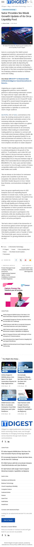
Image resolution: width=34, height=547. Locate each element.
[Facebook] (16, 260)
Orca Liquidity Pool (24, 249)
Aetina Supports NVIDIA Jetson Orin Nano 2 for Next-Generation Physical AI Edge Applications (8, 379)
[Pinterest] (25, 260)
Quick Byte (23, 399)
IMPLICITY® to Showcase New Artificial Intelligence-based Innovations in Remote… (16, 81)
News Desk (6, 23)
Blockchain (23, 397)
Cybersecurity (23, 367)
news (13, 249)
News (5, 371)
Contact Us (18, 530)
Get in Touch (8, 520)
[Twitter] (21, 260)
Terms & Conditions (27, 544)
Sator (15, 115)
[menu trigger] (3, 2)
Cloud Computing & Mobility (11, 369)
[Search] (31, 2)
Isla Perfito (4, 115)
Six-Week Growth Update (17, 251)
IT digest (6, 249)
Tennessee (6, 254)
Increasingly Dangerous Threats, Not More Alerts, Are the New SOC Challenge (24, 379)
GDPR (19, 544)
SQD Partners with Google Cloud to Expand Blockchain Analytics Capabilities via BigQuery (25, 407)
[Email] (30, 260)
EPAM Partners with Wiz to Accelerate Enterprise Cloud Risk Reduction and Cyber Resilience (8, 407)
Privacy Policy (13, 544)
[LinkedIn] (8, 441)
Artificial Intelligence (9, 367)
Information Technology (9, 9)
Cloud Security (7, 397)
